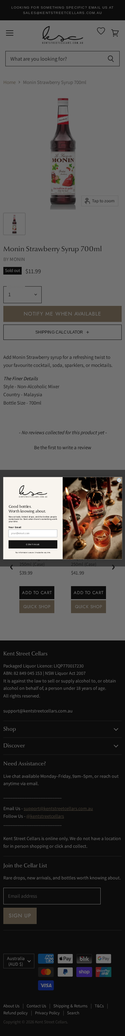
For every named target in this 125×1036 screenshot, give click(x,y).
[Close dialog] (119, 480)
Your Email (14, 527)
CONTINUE (33, 544)
